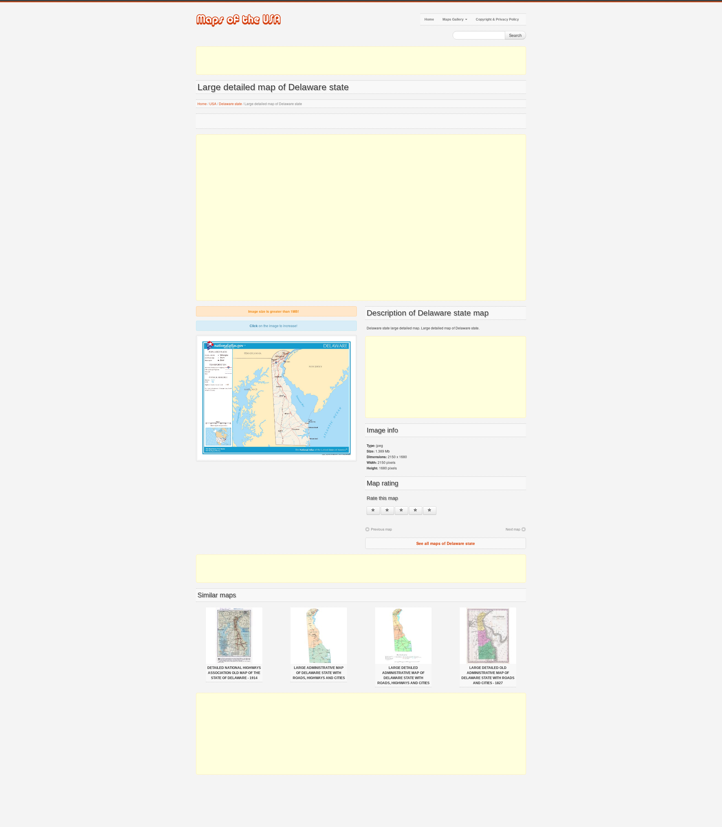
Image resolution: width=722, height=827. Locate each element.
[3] (401, 510)
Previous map (381, 529)
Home (429, 19)
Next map (513, 529)
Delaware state (230, 103)
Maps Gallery (454, 19)
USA (212, 103)
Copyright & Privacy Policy (497, 19)
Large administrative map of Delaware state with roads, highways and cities (319, 673)
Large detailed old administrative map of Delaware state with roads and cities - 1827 (487, 675)
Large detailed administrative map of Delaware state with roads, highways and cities (403, 675)
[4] (415, 510)
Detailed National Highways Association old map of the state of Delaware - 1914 (234, 673)
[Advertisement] (361, 60)
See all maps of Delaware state (445, 543)
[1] (373, 510)
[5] (429, 510)
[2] (387, 510)
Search (515, 35)
